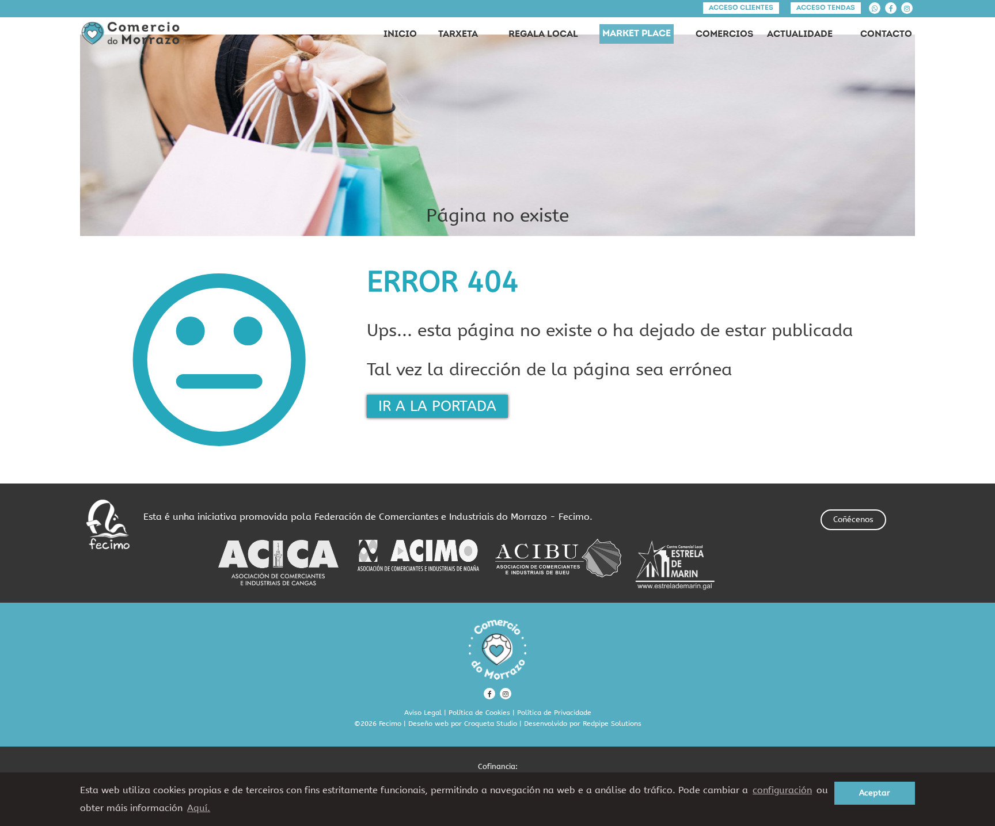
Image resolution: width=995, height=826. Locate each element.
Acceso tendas (825, 8)
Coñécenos (853, 519)
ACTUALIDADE (800, 34)
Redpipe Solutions (612, 724)
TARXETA (458, 34)
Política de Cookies (479, 713)
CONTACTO (886, 34)
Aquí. (198, 807)
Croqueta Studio (490, 724)
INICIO (400, 34)
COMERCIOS (724, 34)
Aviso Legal (423, 713)
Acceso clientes (741, 8)
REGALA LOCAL (543, 34)
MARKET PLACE (636, 34)
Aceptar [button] (874, 793)
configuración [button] (782, 790)
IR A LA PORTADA (437, 406)
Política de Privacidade (554, 713)
